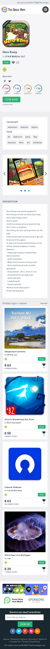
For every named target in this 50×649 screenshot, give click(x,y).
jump (28, 137)
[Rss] (37, 631)
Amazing (37, 142)
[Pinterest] (25, 631)
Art (28, 142)
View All (43, 303)
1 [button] (21, 190)
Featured (15, 639)
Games (34, 127)
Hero (21, 142)
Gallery (23, 639)
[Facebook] (13, 631)
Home (6, 639)
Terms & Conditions (31, 641)
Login (46, 2)
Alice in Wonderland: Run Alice (19, 419)
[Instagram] (31, 631)
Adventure (12, 127)
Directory (33, 639)
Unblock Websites (12, 487)
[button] (4, 173)
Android (24, 127)
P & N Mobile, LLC (15, 56)
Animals (12, 142)
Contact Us (15, 641)
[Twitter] (19, 631)
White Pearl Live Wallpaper (17, 555)
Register (38, 2)
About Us (43, 639)
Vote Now (11, 99)
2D (9, 137)
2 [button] (25, 190)
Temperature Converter (15, 351)
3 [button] (29, 190)
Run (35, 137)
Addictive (17, 137)
